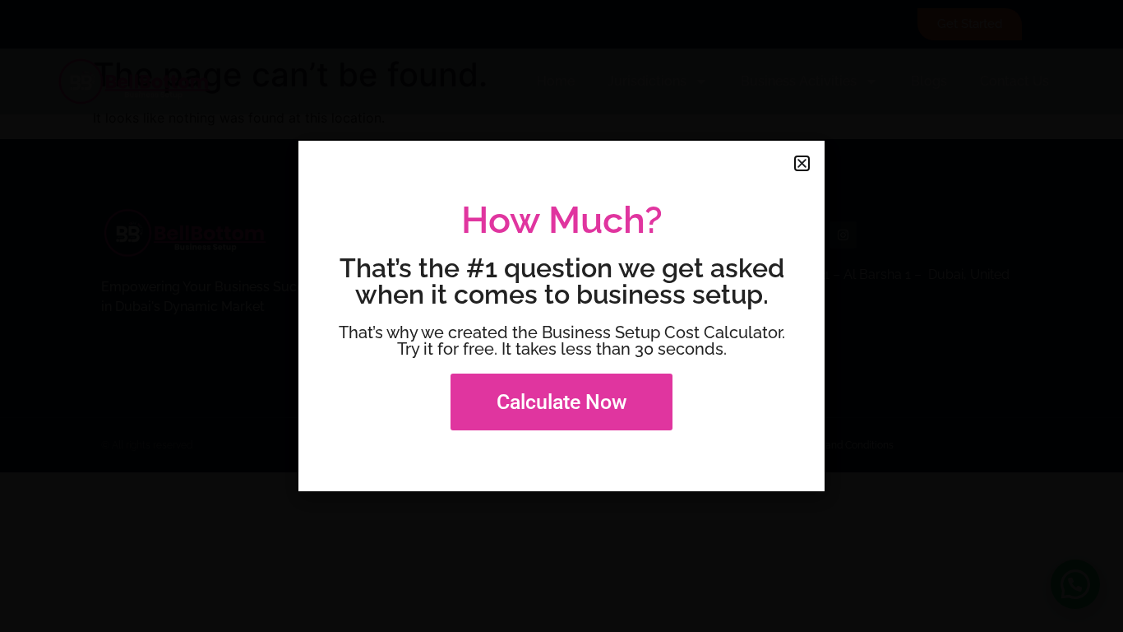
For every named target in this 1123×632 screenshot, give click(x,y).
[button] (802, 163)
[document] (561, 316)
